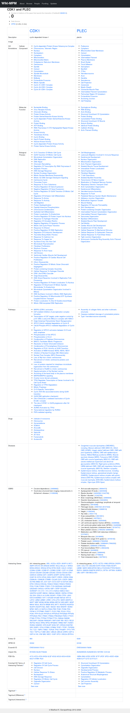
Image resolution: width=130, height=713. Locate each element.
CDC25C (52, 572)
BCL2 (58, 565)
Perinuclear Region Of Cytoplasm (93, 94)
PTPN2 (43, 618)
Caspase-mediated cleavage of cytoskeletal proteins (100, 314)
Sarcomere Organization (90, 216)
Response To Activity (42, 200)
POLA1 (63, 611)
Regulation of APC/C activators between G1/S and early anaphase (52, 331)
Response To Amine (41, 198)
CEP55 (62, 575)
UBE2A (53, 632)
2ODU (88, 656)
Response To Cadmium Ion (44, 237)
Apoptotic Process (40, 168)
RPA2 (43, 623)
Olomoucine (38, 421)
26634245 (104, 548)
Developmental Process (89, 670)
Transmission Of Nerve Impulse (92, 180)
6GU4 (64, 656)
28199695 (99, 536)
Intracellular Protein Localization (92, 168)
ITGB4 (108, 565)
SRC (31, 627)
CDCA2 (58, 572)
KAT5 (32, 597)
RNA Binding (85, 109)
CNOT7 (54, 577)
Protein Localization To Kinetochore (47, 214)
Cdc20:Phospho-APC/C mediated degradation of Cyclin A (54, 326)
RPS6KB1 (54, 623)
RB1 (62, 620)
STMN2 (53, 627)
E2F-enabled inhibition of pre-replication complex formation (51, 313)
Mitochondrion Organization (91, 161)
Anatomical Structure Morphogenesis (94, 674)
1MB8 (79, 656)
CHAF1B (33, 577)
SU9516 (37, 425)
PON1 (32, 613)
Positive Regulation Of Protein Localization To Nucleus (54, 282)
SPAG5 (63, 625)
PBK (54, 609)
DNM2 (38, 581)
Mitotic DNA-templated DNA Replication (48, 303)
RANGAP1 (48, 620)
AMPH (32, 565)
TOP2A (51, 629)
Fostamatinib (38, 437)
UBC (78, 572)
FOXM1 (42, 586)
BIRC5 (70, 565)
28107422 (106, 507)
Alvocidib (37, 428)
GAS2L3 (41, 588)
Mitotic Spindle (39, 82)
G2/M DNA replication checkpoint (46, 396)
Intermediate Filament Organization (94, 214)
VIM (40, 634)
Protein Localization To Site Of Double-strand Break (53, 301)
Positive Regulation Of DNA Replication (48, 230)
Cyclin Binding (39, 137)
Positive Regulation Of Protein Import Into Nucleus (52, 216)
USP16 (32, 634)
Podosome (85, 46)
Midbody (37, 78)
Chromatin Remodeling (42, 164)
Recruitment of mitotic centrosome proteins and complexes (51, 360)
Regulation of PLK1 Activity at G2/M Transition (51, 348)
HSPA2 (64, 593)
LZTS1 (57, 600)
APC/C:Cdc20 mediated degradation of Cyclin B (51, 323)
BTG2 (49, 568)
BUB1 (59, 568)
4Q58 (116, 656)
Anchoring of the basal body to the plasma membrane (53, 373)
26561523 (98, 507)
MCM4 (46, 602)
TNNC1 (45, 629)
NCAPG (33, 607)
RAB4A (61, 618)
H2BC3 (62, 591)
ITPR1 (64, 595)
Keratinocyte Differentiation (91, 189)
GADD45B (67, 586)
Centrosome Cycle (40, 180)
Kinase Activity (39, 132)
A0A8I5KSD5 (81, 652)
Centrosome (38, 64)
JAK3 (69, 595)
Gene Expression (87, 171)
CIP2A (43, 577)
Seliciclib (37, 432)
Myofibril (84, 69)
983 (31, 638)
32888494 (109, 529)
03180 (79, 643)
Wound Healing (86, 202)
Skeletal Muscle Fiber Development (94, 221)
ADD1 (59, 563)
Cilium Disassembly (41, 262)
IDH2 (39, 595)
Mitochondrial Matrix (41, 60)
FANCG (62, 584)
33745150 (111, 539)
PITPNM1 (40, 611)
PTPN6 (49, 618)
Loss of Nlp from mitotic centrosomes (47, 357)
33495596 (115, 523)
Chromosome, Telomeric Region (45, 48)
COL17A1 (85, 565)
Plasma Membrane (88, 60)
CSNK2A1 (33, 579)
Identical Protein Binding (90, 125)
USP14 (71, 632)
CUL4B (54, 579)
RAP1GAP (56, 620)
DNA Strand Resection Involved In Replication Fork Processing (52, 279)
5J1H (92, 658)
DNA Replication (40, 159)
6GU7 (32, 658)
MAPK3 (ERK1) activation (43, 309)
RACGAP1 (34, 620)
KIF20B (50, 597)
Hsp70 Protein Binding (42, 139)
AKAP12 (65, 563)
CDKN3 (39, 575)
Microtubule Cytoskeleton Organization (48, 157)
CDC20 (32, 572)
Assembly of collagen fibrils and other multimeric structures (99, 310)
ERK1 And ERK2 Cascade (43, 273)
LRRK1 (48, 600)
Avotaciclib (38, 439)
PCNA (64, 609)
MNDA (48, 604)
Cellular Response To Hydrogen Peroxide (49, 271)
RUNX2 (32, 625)
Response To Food (88, 193)
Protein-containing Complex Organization (96, 209)
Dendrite (84, 78)
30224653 (103, 500)
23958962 (54, 488)
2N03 (83, 656)
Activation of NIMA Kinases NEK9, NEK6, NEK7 (52, 350)
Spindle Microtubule (41, 73)
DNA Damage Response (43, 171)
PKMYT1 (48, 611)
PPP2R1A (47, 613)
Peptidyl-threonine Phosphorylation (46, 207)
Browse (29, 3)
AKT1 (70, 563)
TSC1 (32, 632)
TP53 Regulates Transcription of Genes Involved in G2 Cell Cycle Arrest (54, 381)
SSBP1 (36, 627)
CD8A (71, 570)
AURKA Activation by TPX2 (44, 407)
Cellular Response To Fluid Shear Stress (96, 234)
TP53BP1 (62, 629)
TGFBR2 (71, 627)
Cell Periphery (86, 101)
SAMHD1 (39, 625)
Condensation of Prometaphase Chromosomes (51, 346)
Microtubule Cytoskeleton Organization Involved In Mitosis (52, 290)
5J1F (83, 658)
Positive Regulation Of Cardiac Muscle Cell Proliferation (50, 258)
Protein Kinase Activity (42, 114)
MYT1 (57, 604)
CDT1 (45, 575)
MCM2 (41, 602)
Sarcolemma (85, 80)
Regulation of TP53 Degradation (45, 385)
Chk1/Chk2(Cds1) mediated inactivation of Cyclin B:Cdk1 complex (52, 399)
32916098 (94, 504)
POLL (69, 611)
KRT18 (68, 597)
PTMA (32, 618)
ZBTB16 (70, 634)
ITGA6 (103, 565)
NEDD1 (53, 607)
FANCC (56, 584)
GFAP (57, 588)
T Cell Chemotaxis (87, 175)
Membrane (38, 76)
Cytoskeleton (38, 71)
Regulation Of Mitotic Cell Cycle (45, 679)
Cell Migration (39, 202)
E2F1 (50, 581)
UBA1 (48, 632)
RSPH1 (79, 570)
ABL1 (48, 563)
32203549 (102, 491)
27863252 (101, 529)
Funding (45, 3)
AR (42, 565)
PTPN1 (37, 618)
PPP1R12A (39, 613)
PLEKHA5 (106, 568)
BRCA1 (37, 568)
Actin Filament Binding (89, 130)
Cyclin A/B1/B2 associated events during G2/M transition (51, 392)
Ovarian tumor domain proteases (46, 378)
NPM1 (32, 609)
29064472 (102, 488)
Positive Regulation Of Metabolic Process (96, 672)
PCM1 (59, 609)
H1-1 (44, 591)
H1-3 (48, 591)
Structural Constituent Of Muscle (93, 121)
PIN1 (69, 609)
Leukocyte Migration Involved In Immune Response (100, 155)
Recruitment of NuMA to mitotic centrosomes (50, 369)
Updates (53, 3)
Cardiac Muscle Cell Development (93, 225)
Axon (83, 76)
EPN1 (32, 584)
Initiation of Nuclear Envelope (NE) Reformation (51, 353)
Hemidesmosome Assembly (91, 191)
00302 (32, 643)
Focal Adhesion (86, 64)
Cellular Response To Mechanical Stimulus (96, 230)
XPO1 (58, 634)
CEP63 (67, 575)
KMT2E (62, 597)
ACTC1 (95, 563)
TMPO (40, 629)
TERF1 (59, 627)
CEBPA (50, 575)
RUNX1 (71, 623)
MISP (72, 602)
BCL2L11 (64, 565)
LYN (53, 600)
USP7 (83, 572)
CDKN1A (33, 575)
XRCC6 (64, 634)
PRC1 (40, 616)
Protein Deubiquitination (42, 205)
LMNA (37, 600)
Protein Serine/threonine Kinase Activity (48, 116)
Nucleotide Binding (40, 107)
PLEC (82, 30)
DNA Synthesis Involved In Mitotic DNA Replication (53, 294)
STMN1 (47, 627)
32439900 (94, 550)
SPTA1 (105, 570)
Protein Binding (39, 123)
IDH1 (34, 595)
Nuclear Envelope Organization (45, 173)
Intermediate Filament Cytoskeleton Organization (99, 212)
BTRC (54, 568)
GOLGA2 (63, 588)
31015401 (84, 534)
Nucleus (37, 50)
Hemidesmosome (87, 73)
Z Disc (83, 71)
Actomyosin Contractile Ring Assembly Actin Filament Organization (101, 240)
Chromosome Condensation (44, 209)
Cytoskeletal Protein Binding (91, 118)
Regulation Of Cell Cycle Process (46, 665)
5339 (78, 638)
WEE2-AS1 (93, 572)
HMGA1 (45, 593)
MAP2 (85, 568)
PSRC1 (65, 616)
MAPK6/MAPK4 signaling (43, 375)
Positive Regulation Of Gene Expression (48, 187)
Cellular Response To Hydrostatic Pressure (96, 232)
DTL (42, 581)
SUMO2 (119, 570)
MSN (90, 568)
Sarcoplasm (85, 66)
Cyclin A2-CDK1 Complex (43, 87)
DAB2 (70, 579)
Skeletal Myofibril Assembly (91, 177)
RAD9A (41, 620)
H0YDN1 (100, 652)
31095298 (53, 493)
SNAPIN (92, 570)
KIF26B (56, 597)
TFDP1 (64, 627)
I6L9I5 (38, 652)
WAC (44, 634)
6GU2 (54, 656)
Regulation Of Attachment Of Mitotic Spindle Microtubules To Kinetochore (50, 286)
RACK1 (118, 568)
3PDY (102, 656)
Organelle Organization (42, 681)
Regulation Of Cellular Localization (93, 679)
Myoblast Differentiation (89, 218)
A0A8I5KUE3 (92, 652)
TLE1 (35, 629)
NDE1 (48, 607)
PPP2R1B (55, 613)
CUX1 (60, 579)
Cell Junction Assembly (89, 681)
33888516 (102, 509)
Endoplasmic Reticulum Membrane (46, 62)
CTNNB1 (48, 579)
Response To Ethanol (42, 228)
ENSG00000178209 (84, 647)
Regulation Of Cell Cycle (43, 663)
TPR (73, 629)
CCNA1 (70, 568)
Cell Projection (86, 82)
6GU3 (59, 656)
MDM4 (52, 602)
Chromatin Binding (40, 112)
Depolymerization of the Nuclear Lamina (48, 371)
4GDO (111, 656)
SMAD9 (85, 570)
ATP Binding (38, 125)
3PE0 (107, 656)
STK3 (42, 627)
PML (58, 611)
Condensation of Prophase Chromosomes (49, 339)
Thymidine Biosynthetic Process (46, 234)
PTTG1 (55, 618)
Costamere (85, 85)
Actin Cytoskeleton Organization (93, 187)
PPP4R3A (33, 616)
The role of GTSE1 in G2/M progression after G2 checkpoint (51, 404)
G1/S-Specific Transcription (44, 389)
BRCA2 (43, 568)
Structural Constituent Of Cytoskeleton (95, 114)
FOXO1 (48, 586)
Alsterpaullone (39, 430)
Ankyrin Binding (86, 123)
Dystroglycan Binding (88, 107)
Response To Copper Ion (43, 239)
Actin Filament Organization (91, 164)
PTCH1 (71, 616)
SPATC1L (99, 570)
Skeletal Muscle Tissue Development (94, 166)
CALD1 (64, 568)
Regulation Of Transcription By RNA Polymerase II (52, 166)
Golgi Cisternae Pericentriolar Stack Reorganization (52, 321)
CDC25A (38, 572)
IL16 (42, 595)
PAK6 (50, 609)
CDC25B (45, 572)
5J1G (87, 658)
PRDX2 (51, 616)
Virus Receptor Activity (42, 109)
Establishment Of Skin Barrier (92, 228)
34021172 (92, 513)
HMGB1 (58, 593)
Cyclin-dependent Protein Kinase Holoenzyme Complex (54, 46)
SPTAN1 (112, 570)
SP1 (58, 625)
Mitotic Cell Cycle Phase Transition (47, 225)
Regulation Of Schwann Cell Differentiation (49, 196)
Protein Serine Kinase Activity (45, 146)
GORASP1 (34, 591)
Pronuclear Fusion (40, 182)
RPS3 (48, 623)
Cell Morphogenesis (88, 152)
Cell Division (38, 253)
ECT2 (54, 581)
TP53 (57, 629)
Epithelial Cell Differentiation (44, 212)
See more (34, 686)
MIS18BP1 (65, 602)
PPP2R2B (63, 613)
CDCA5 (64, 572)
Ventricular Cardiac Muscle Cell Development (50, 255)
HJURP (39, 593)
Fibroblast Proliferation (42, 246)
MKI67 (32, 604)
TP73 (69, 629)
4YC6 (40, 656)
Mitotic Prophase (40, 387)
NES (58, 607)
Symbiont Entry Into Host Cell (45, 241)
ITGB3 (59, 595)
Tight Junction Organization (91, 237)
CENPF (56, 575)
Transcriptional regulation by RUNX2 (47, 410)
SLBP (49, 625)
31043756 (105, 493)
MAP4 (63, 600)
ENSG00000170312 (37, 647)
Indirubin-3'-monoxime (42, 418)
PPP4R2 (71, 613)
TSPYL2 (37, 632)
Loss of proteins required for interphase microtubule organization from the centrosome (52, 365)
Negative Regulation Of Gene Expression (49, 189)
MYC (52, 604)
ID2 (31, 595)
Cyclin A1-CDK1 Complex (43, 85)
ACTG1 (101, 563)
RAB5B (67, 618)
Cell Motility (85, 223)
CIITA (39, 577)
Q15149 (107, 652)
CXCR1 (65, 579)
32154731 (116, 527)
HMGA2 (52, 593)
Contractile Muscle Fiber (90, 89)
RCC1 (66, 620)
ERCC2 (37, 584)
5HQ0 (45, 656)
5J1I (95, 658)
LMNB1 (43, 600)
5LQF (50, 656)
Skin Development (87, 207)
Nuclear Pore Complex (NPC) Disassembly (49, 355)
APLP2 (37, 565)
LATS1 (32, 600)
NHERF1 (64, 607)
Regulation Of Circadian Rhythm (45, 221)
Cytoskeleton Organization (90, 665)
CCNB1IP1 (46, 570)
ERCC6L (43, 584)
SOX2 (54, 625)
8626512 (63, 13)
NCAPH (39, 607)
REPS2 (32, 623)
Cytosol (36, 69)
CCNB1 (38, 570)
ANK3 (106, 563)
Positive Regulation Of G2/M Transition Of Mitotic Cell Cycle (54, 192)
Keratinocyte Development (90, 157)
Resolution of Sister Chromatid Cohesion (49, 343)
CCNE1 (59, 570)
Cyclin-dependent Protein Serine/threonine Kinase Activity (52, 119)
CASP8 (117, 563)
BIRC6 (32, 568)
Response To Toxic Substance (45, 184)
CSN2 (71, 577)
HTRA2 (70, 593)
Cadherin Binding (87, 128)
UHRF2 (65, 632)
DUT (45, 581)
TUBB (43, 632)
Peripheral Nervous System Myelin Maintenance (98, 196)
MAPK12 (69, 600)
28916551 (99, 516)
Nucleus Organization (89, 159)
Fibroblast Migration (88, 173)
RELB (71, 620)
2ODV (93, 656)
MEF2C (58, 602)
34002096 (97, 493)
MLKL (37, 604)
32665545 (107, 497)
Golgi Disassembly (41, 275)
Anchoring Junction (88, 98)
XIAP (54, 634)
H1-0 (40, 591)
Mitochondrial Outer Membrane (92, 50)
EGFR (98, 565)
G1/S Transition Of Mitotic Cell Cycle (47, 152)
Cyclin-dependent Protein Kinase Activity (49, 144)
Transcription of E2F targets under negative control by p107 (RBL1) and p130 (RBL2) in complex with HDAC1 (54, 317)
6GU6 (68, 656)
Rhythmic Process (40, 248)
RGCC (38, 623)
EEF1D (59, 581)
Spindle (36, 66)
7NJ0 (41, 658)
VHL (37, 634)
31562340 (90, 511)
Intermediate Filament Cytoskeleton (94, 91)
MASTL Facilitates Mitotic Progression (48, 341)
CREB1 (60, 577)
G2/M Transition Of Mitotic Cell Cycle (47, 155)
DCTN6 (32, 581)
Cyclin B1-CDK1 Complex (43, 89)
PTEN (112, 568)
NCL (43, 607)
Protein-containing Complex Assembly (48, 269)
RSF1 (65, 623)
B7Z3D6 (33, 652)
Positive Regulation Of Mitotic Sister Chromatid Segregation (51, 265)
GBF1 (52, 588)
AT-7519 (37, 434)
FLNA (36, 586)
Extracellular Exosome (42, 80)
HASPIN (33, 593)
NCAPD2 (63, 604)
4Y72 (32, 656)
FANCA (50, 584)
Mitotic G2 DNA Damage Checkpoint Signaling (51, 177)
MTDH (94, 568)
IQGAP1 (53, 595)
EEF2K (65, 581)
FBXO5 (68, 584)
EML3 (71, 581)
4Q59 (79, 658)
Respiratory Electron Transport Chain (94, 184)
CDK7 (70, 572)
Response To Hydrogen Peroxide (46, 218)
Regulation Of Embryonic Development (48, 232)
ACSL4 (53, 563)
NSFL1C (38, 609)
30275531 (97, 518)
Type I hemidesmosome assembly (93, 316)
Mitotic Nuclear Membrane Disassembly (48, 175)
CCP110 (65, 570)
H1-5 (51, 591)
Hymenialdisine (39, 423)
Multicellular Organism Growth (92, 200)
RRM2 (60, 623)
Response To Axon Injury (43, 250)
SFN (44, 625)
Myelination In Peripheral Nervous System (96, 182)
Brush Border (86, 62)
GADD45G (33, 588)
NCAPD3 (70, 604)
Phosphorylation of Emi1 (43, 337)
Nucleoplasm (38, 53)
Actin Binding (86, 112)
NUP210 (45, 609)
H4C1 (67, 591)
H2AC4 (56, 591)
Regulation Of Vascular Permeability (94, 205)
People (37, 3)
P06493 (44, 652)
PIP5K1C (33, 611)
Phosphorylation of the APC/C (45, 334)
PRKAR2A (58, 616)
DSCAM (92, 565)
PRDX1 (45, 616)
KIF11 (45, 597)
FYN (52, 586)
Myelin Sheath (86, 87)
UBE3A (59, 632)
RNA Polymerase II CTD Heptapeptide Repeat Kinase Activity (53, 129)
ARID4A (47, 565)
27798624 (99, 554)
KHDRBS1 (38, 597)
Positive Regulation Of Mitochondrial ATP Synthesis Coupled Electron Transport (53, 297)
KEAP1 (114, 565)
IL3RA (47, 595)
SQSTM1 (69, 625)
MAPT (32, 602)
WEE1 (49, 634)
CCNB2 (53, 570)
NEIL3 (99, 568)
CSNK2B (41, 579)
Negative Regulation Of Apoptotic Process (49, 223)
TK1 (31, 629)
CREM (65, 577)
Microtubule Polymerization (44, 244)
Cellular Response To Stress (44, 672)
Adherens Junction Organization (92, 198)
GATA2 (47, 588)
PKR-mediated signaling (42, 412)
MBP (37, 602)
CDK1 (35, 30)
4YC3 (36, 656)
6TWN (36, 658)
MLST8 (42, 604)
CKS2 (49, 577)
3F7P (98, 656)
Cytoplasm (38, 55)
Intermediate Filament (89, 57)
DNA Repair (38, 161)
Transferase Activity (41, 134)
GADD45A (58, 586)
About (22, 3)
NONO (70, 607)
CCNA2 (32, 570)
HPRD (13, 24)
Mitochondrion (39, 57)
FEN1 (32, 586)
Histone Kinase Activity (42, 141)
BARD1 (52, 565)
